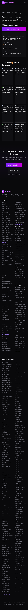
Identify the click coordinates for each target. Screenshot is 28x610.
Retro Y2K (17, 471)
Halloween (17, 401)
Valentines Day (18, 413)
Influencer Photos (6, 421)
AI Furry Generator (6, 516)
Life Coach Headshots (20, 584)
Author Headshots (6, 380)
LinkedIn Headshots (6, 366)
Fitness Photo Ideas (19, 310)
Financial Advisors (19, 271)
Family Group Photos (20, 441)
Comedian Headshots (7, 382)
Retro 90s (17, 469)
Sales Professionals (19, 273)
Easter (16, 395)
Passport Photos (5, 368)
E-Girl (3, 527)
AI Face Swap (5, 212)
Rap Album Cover (6, 489)
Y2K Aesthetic (5, 493)
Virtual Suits (5, 555)
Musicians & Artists (19, 269)
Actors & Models (19, 252)
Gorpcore (4, 581)
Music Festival (18, 501)
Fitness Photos (5, 559)
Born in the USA (5, 523)
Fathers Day (18, 399)
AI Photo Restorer (6, 216)
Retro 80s (17, 467)
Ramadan (17, 417)
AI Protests (4, 518)
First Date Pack (5, 410)
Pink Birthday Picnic (19, 453)
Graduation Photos (19, 429)
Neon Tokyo (17, 549)
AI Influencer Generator (7, 427)
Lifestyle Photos (5, 563)
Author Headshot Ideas (20, 320)
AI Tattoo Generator (6, 462)
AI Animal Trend (19, 511)
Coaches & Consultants (20, 250)
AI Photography (5, 460)
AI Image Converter (6, 218)
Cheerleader (18, 493)
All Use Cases (18, 283)
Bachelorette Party (19, 439)
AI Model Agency (6, 378)
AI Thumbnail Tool (6, 429)
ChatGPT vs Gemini (6, 281)
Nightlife (4, 587)
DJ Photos (17, 578)
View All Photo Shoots (7, 594)
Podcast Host (5, 372)
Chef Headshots (18, 574)
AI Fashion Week (6, 458)
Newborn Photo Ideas (20, 341)
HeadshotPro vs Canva (7, 326)
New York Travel (18, 551)
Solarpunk (4, 504)
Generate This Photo (13, 29)
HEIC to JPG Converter (7, 238)
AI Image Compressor (7, 226)
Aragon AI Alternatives (20, 210)
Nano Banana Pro (6, 533)
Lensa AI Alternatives (20, 212)
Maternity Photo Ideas (20, 312)
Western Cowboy (19, 507)
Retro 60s (17, 463)
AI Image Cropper (6, 232)
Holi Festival (18, 405)
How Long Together (19, 451)
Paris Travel (17, 553)
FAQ (9, 602)
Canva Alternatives (19, 208)
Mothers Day (18, 407)
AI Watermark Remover (7, 234)
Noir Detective (5, 506)
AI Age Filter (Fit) (19, 509)
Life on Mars (5, 531)
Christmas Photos (19, 385)
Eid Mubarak (18, 397)
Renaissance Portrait (7, 508)
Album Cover (5, 464)
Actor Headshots (6, 376)
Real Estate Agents (19, 228)
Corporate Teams (19, 246)
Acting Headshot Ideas (20, 308)
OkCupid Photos (5, 414)
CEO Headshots (5, 549)
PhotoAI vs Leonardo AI (7, 268)
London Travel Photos (20, 565)
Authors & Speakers (19, 254)
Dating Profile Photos (20, 238)
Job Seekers (17, 236)
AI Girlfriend (18, 485)
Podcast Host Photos (20, 343)
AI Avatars (4, 456)
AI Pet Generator (19, 489)
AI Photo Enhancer (6, 206)
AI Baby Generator (19, 433)
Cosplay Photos (5, 454)
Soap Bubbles (5, 525)
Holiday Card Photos (20, 291)
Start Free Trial (13, 165)
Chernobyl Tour (18, 563)
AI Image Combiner (6, 236)
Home (3, 12)
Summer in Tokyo (19, 561)
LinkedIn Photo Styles (20, 289)
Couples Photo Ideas (20, 314)
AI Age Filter (18, 481)
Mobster (17, 519)
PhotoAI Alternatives (6, 339)
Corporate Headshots (7, 547)
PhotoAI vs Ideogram (7, 328)
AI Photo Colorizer (6, 214)
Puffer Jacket (18, 365)
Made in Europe (19, 567)
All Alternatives (18, 224)
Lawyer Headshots (19, 582)
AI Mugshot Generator (20, 487)
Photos (8, 12)
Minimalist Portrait (6, 390)
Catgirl (3, 472)
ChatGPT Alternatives (7, 348)
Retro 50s (17, 461)
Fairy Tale (4, 485)
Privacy (13, 602)
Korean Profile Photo (6, 386)
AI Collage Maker (6, 228)
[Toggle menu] (24, 2)
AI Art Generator (6, 512)
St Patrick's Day (18, 421)
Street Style (4, 491)
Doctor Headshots (19, 580)
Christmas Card (18, 389)
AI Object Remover (6, 220)
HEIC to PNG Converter (7, 240)
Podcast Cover (5, 392)
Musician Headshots (20, 586)
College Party (5, 575)
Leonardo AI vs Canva (7, 304)
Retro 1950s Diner (19, 473)
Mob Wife (4, 487)
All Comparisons (6, 334)
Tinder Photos (5, 398)
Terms (18, 602)
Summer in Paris (19, 559)
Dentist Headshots (19, 576)
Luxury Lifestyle (5, 583)
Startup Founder (6, 551)
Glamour (17, 527)
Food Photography (6, 579)
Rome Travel (18, 555)
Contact (23, 602)
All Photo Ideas (18, 351)
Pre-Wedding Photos (20, 427)
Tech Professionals (19, 275)
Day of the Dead (19, 391)
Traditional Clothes (19, 375)
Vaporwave (4, 501)
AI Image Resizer (6, 230)
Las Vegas (17, 545)
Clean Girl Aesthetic (19, 533)
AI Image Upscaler (6, 222)
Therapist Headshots (20, 592)
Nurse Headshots (19, 588)
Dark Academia (5, 483)
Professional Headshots (7, 364)
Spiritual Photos (5, 591)
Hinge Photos (5, 400)
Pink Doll (17, 505)
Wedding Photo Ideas (20, 332)
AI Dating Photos (6, 404)
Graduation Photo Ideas (20, 306)
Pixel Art (4, 495)
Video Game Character (20, 503)
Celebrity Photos (19, 517)
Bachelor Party (18, 437)
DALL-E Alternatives (19, 222)
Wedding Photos (19, 425)
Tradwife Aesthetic (19, 377)
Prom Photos (18, 445)
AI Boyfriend (18, 483)
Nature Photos (5, 585)
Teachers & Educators (20, 259)
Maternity (17, 443)
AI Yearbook (18, 491)
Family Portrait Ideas (20, 304)
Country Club (18, 367)
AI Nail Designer (19, 531)
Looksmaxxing (18, 371)
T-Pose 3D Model (6, 543)
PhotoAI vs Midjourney (7, 252)
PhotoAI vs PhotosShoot (7, 246)
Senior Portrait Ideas (20, 345)
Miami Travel (18, 547)
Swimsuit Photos (19, 363)
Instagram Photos (6, 419)
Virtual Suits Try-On (19, 379)
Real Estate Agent (6, 374)
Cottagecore (5, 479)
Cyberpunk (4, 481)
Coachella (17, 495)
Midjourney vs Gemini (7, 272)
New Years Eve (18, 409)
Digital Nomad (5, 565)
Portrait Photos (5, 452)
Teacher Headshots (19, 590)
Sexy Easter (17, 419)
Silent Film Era (18, 475)
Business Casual (6, 370)
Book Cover (4, 470)
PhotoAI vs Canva (6, 270)
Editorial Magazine (6, 510)
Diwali (16, 393)
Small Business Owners (20, 244)
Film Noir (4, 450)
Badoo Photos (5, 406)
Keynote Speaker (6, 384)
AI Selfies (4, 423)
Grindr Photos (5, 412)
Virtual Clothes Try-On (20, 381)
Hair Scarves (18, 535)
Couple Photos (18, 431)
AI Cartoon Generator (7, 514)
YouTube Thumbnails (7, 425)
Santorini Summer (19, 557)
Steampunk (4, 499)
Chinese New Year (19, 387)
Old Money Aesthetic (7, 446)
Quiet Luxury (5, 448)
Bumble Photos (5, 402)
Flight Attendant (19, 497)
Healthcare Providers (20, 234)
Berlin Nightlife (18, 541)
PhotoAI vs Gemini (6, 256)
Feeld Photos (5, 408)
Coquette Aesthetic (6, 477)
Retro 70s (17, 465)
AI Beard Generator (19, 529)
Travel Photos (5, 561)
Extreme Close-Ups (6, 529)
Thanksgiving (18, 411)
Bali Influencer (18, 539)
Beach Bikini (5, 571)
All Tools (4, 242)
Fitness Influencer (6, 577)
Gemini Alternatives (6, 350)
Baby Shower (18, 435)
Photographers (18, 281)
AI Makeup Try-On (19, 525)
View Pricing (14, 170)
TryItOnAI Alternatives (20, 214)
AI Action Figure (19, 479)
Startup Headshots (6, 553)
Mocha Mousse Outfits (20, 373)
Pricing (4, 602)
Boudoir (4, 573)
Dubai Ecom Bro (19, 369)
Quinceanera (18, 455)
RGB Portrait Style (6, 497)
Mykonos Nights (19, 569)
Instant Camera (18, 459)
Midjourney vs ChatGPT (7, 258)
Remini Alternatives (19, 216)
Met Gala (17, 499)
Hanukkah (17, 403)
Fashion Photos (5, 444)
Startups (17, 248)
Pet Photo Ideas (18, 322)
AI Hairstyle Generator (20, 523)
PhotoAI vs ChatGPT (6, 254)
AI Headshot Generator (7, 224)
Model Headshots (6, 388)
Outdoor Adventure (6, 589)
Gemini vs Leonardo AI (7, 291)
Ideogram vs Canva (6, 309)
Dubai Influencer (19, 543)
